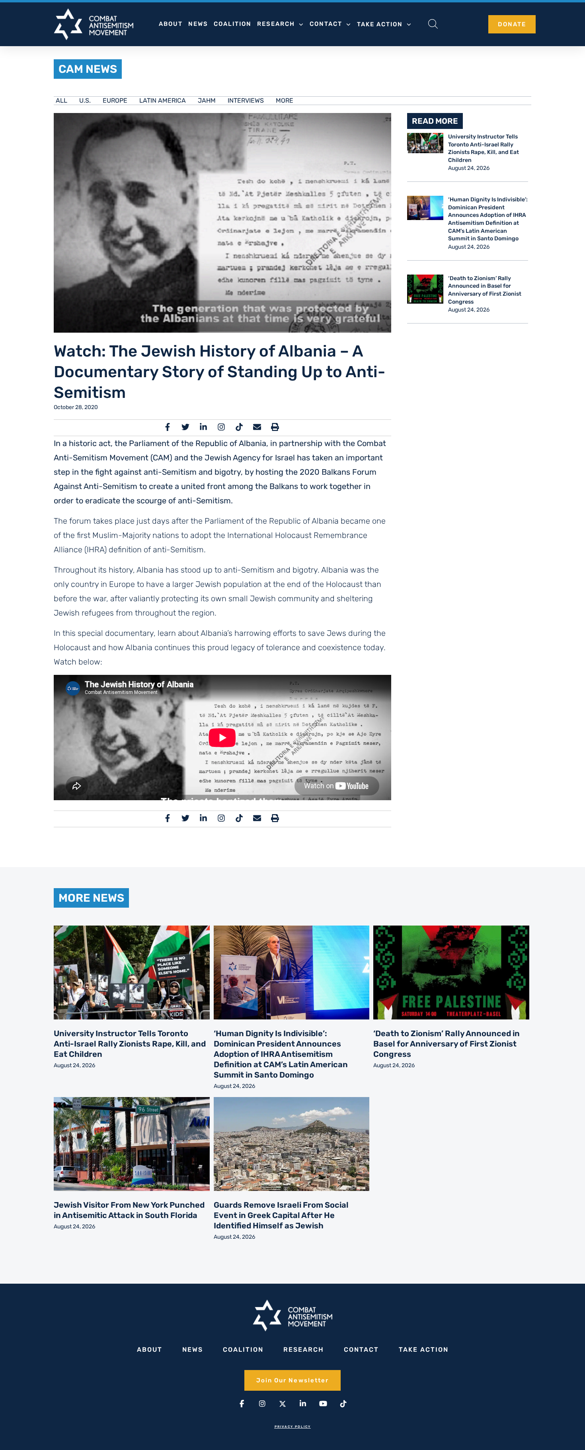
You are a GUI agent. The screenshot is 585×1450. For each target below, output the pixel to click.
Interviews (246, 100)
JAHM (207, 100)
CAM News (87, 69)
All (61, 100)
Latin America (162, 100)
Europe (115, 100)
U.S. (85, 100)
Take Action (380, 24)
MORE (284, 100)
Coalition (233, 23)
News (198, 23)
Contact (326, 23)
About (171, 23)
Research (276, 23)
